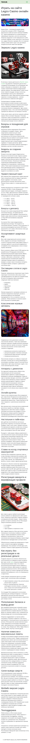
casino (12, 562)
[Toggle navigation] (27, 2)
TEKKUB (4, 2)
